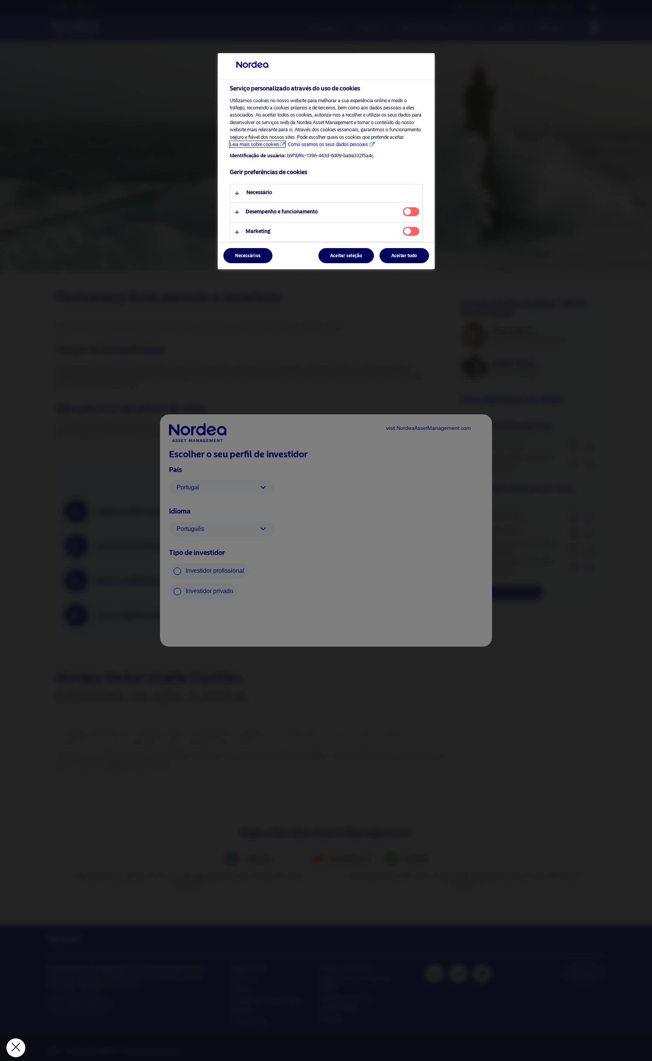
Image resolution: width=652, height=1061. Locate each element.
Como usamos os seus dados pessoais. (328, 144)
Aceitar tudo (404, 255)
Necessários (248, 255)
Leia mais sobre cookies (254, 144)
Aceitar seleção (346, 255)
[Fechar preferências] (15, 1047)
